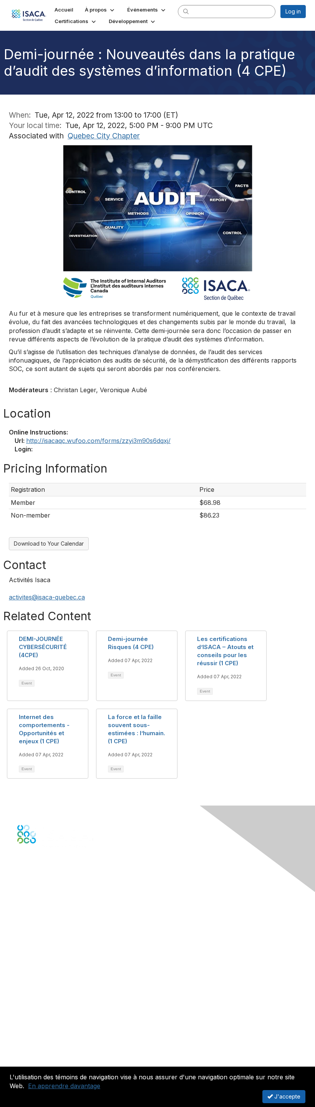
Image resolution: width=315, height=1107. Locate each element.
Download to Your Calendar (49, 543)
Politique (28, 1044)
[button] (100, 9)
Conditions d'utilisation (45, 1052)
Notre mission (34, 1029)
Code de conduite (40, 1037)
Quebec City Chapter (104, 135)
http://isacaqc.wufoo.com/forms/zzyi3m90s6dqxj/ (98, 440)
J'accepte (286, 1096)
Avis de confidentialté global (53, 1059)
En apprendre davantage (64, 1086)
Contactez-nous (37, 914)
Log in (293, 11)
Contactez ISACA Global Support (59, 985)
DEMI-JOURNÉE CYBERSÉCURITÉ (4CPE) (43, 647)
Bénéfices (30, 965)
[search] (186, 11)
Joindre (27, 958)
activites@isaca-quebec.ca (47, 597)
